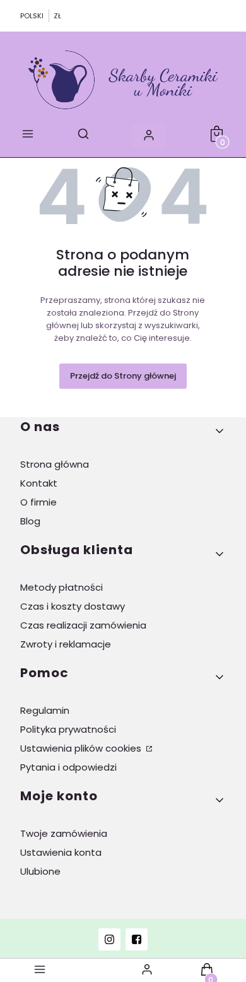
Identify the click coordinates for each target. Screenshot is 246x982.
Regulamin (44, 710)
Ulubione (40, 871)
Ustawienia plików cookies (82, 748)
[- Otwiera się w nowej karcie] (109, 939)
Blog (30, 521)
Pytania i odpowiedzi (68, 767)
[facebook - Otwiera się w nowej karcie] (136, 939)
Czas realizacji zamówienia (83, 625)
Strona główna (54, 464)
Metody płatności (61, 587)
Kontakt (38, 483)
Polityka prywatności (68, 729)
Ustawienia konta (61, 852)
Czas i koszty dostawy (72, 606)
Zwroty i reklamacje (65, 644)
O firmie (38, 502)
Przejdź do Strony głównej (123, 376)
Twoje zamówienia (63, 833)
